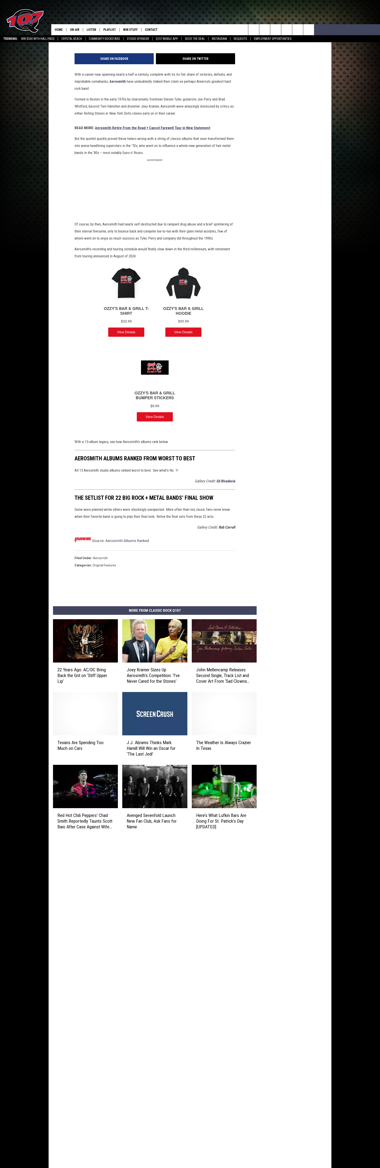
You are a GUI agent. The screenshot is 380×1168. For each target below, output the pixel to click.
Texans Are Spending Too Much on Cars (80, 745)
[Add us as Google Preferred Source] (264, 29)
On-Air (74, 29)
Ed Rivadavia (225, 481)
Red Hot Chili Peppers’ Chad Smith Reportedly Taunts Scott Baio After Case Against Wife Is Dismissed (84, 821)
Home (59, 29)
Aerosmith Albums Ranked (127, 540)
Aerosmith (118, 81)
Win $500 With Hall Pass (38, 38)
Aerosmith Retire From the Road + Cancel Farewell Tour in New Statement (152, 128)
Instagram (219, 38)
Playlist (109, 29)
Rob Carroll (227, 527)
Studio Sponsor (138, 38)
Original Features (104, 565)
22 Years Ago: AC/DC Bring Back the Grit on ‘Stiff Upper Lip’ (82, 675)
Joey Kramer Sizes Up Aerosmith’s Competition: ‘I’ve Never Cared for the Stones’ (153, 675)
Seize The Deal (195, 38)
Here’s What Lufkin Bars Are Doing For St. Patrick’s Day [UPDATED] (221, 821)
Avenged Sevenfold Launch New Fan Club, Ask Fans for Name (152, 821)
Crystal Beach (71, 38)
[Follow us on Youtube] (297, 29)
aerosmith (100, 558)
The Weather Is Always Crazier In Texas (223, 745)
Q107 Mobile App (167, 38)
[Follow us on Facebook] (275, 29)
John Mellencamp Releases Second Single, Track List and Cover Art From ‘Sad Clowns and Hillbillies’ (222, 675)
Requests (240, 38)
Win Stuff (130, 29)
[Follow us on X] (308, 29)
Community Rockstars (104, 38)
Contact (151, 29)
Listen (91, 29)
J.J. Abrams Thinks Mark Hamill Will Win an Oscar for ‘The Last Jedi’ (151, 748)
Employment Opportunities (273, 38)
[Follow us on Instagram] (286, 29)
